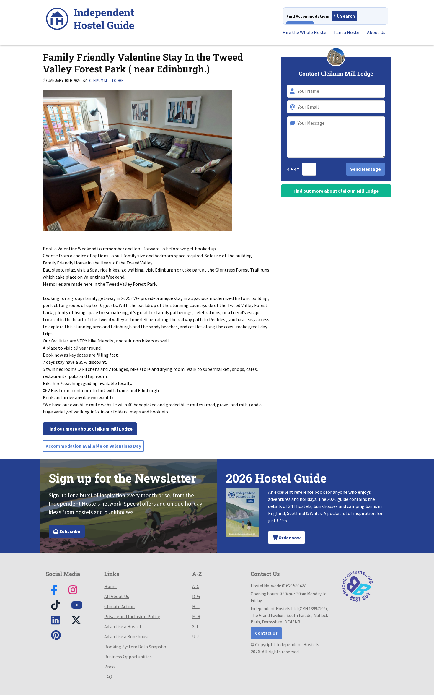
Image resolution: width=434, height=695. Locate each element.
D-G (196, 596)
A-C (195, 586)
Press (109, 667)
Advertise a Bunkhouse (127, 636)
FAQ (108, 677)
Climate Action (119, 606)
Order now (289, 537)
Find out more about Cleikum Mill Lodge (90, 429)
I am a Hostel (347, 32)
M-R (196, 616)
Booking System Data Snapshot (136, 646)
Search (347, 16)
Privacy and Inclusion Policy (132, 616)
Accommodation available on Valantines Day (93, 446)
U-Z (196, 636)
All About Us (116, 596)
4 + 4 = (294, 169)
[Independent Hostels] (90, 19)
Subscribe (69, 531)
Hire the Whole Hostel (305, 32)
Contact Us (266, 633)
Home (110, 586)
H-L (196, 606)
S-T (195, 626)
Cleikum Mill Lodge (106, 80)
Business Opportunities (128, 657)
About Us (376, 32)
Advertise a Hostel (122, 626)
